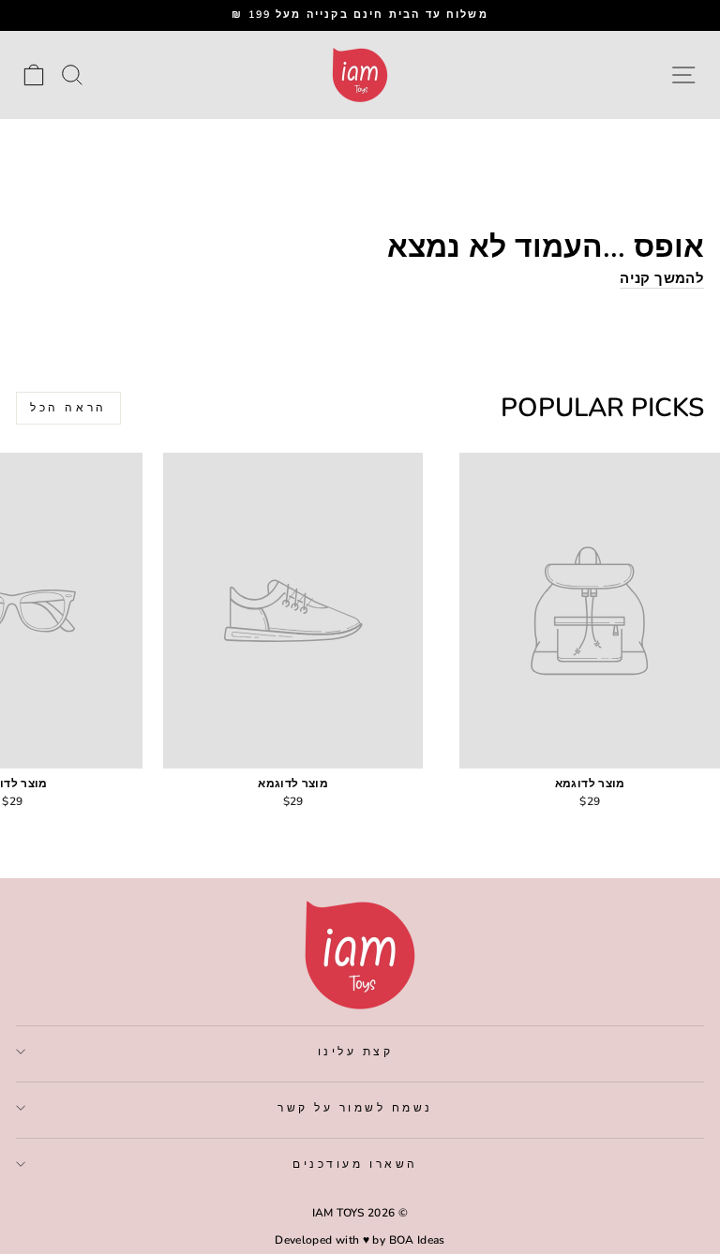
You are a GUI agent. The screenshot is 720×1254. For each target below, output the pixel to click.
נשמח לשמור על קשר (355, 1107)
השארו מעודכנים (354, 1164)
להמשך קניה (662, 279)
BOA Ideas (417, 1239)
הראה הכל (68, 407)
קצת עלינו (356, 1051)
